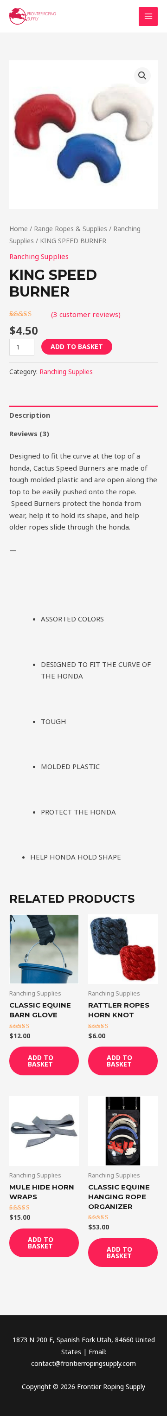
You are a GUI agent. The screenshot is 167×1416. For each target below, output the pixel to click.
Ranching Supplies (39, 256)
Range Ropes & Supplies (70, 228)
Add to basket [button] (40, 1060)
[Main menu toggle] (148, 16)
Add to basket (77, 346)
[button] (142, 75)
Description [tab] (29, 415)
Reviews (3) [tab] (29, 433)
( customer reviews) (86, 314)
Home (18, 228)
